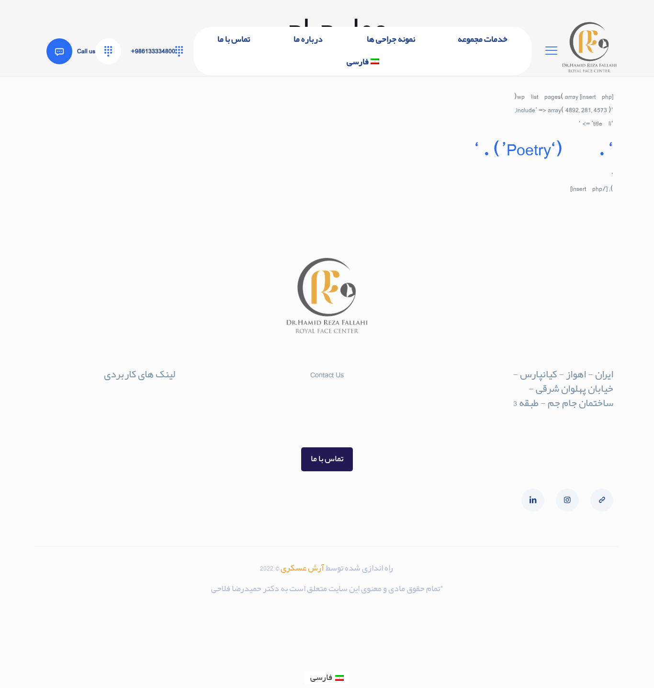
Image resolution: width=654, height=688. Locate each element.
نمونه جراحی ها (149, 430)
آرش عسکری (303, 568)
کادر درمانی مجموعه (141, 446)
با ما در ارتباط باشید (142, 400)
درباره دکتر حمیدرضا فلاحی (128, 415)
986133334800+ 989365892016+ (327, 412)
